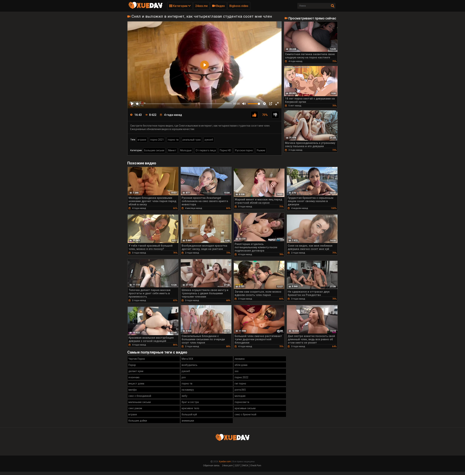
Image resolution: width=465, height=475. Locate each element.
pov (184, 377)
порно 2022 (241, 377)
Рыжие (261, 150)
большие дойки (137, 420)
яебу (184, 395)
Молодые (186, 150)
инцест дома (136, 383)
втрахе (142, 139)
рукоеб (209, 139)
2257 (237, 465)
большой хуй (189, 414)
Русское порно (244, 150)
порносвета (242, 402)
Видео (220, 6)
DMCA (245, 465)
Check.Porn (255, 465)
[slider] (184, 103)
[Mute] (244, 104)
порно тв (173, 139)
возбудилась (189, 365)
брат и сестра (190, 402)
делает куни (135, 371)
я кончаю (134, 377)
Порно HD (225, 150)
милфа (132, 389)
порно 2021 (157, 139)
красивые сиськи (245, 408)
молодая (240, 395)
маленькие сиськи (139, 402)
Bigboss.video (238, 6)
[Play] (132, 104)
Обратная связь (211, 465)
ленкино (240, 358)
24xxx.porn (227, 465)
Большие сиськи (154, 150)
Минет (172, 150)
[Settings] (264, 104)
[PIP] (271, 104)
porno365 (240, 389)
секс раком (135, 408)
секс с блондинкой (139, 395)
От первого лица (206, 150)
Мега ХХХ (187, 358)
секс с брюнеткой (245, 414)
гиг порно (240, 383)
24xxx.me (201, 6)
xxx (236, 371)
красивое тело (190, 408)
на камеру (188, 389)
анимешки (188, 420)
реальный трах (192, 139)
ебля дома (241, 365)
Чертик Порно (136, 358)
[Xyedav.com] (145, 8)
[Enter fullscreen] (277, 104)
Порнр (132, 365)
